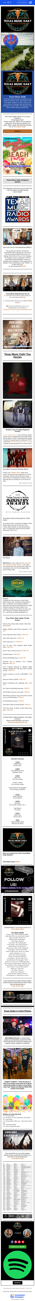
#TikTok (18, 309)
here (4, 612)
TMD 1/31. (12, 663)
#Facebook (13, 309)
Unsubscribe (6, 1291)
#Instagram (6, 309)
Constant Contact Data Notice (25, 1291)
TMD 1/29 (25, 634)
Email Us (18, 131)
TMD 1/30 (9, 647)
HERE (24, 266)
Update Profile (13, 1291)
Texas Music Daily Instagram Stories (18, 181)
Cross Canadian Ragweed (10, 435)
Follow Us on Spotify (17, 1246)
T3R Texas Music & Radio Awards (20, 441)
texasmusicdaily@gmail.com (17, 722)
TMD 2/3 (27, 688)
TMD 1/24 (10, 710)
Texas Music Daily (19, 127)
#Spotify (23, 309)
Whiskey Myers (16, 472)
